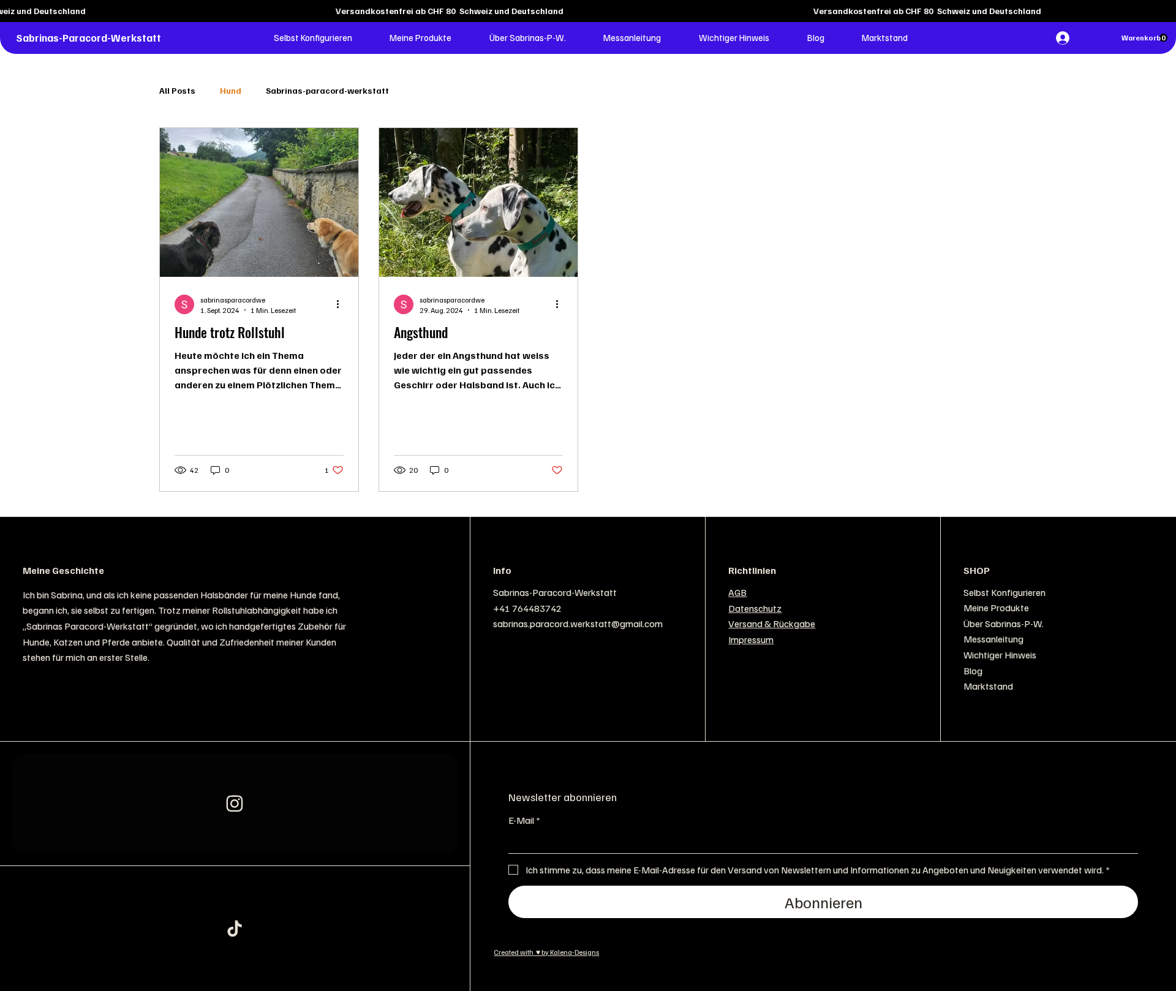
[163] (235, 929)
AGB (737, 592)
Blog (972, 671)
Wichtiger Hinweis (999, 655)
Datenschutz (755, 608)
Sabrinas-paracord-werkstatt (327, 90)
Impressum (751, 639)
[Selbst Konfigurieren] (1138, 593)
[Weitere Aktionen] (341, 304)
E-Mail (524, 820)
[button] (313, 37)
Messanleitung (993, 639)
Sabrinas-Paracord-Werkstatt (88, 37)
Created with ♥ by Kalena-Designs (546, 952)
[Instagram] (235, 804)
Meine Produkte (996, 607)
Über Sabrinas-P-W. (1003, 623)
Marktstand (988, 686)
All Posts (177, 90)
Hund (230, 90)
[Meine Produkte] (1138, 608)
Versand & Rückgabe (771, 623)
